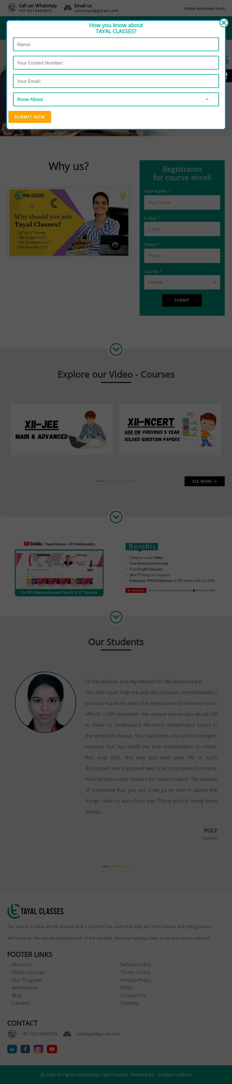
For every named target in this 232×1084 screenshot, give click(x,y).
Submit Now (29, 117)
